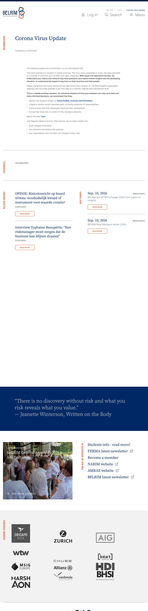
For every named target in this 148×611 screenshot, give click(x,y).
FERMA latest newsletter (108, 451)
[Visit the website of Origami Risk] (21, 533)
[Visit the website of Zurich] (63, 536)
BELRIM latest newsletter (109, 477)
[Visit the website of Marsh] (21, 578)
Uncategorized (21, 163)
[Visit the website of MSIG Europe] (21, 566)
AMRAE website (101, 470)
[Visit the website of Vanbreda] (63, 576)
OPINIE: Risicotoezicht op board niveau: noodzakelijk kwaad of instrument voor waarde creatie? (40, 198)
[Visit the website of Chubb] (63, 561)
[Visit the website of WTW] (21, 552)
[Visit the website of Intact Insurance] (105, 557)
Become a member (103, 457)
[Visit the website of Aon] (21, 584)
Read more (25, 214)
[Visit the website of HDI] (105, 566)
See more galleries (23, 493)
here (43, 116)
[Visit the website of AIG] (105, 538)
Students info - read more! (109, 444)
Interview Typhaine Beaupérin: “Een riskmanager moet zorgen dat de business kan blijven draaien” (43, 231)
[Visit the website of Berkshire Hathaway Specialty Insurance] (105, 575)
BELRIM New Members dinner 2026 (107, 224)
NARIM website (101, 464)
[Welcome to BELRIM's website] (14, 12)
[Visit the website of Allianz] (63, 567)
